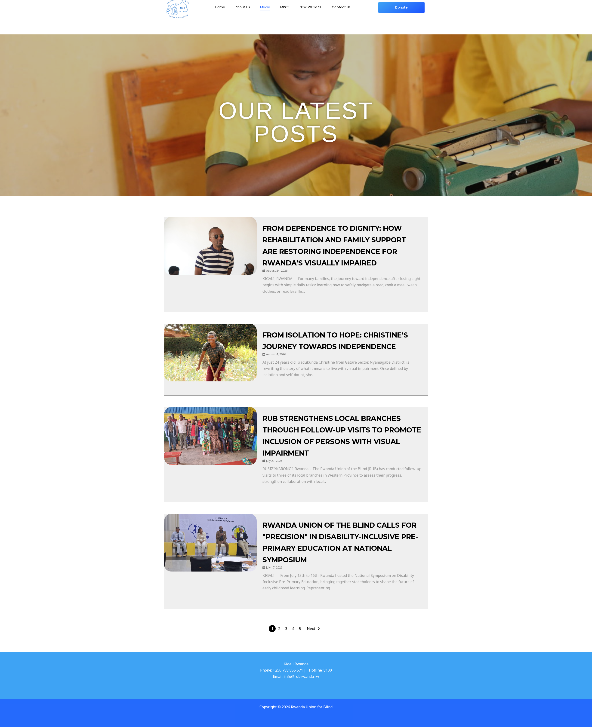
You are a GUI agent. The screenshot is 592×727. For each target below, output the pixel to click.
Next (311, 628)
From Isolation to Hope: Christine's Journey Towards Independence (335, 341)
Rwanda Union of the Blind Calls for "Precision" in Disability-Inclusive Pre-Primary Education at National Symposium (340, 542)
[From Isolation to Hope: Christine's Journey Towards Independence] (210, 352)
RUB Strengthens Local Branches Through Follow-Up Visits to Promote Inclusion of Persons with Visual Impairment (341, 435)
